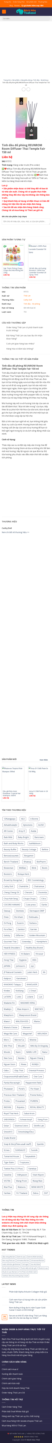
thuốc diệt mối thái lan (10, 1268)
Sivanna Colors (21, 1125)
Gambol (21, 929)
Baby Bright (23, 837)
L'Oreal (32, 990)
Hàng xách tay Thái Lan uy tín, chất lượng (20, 1416)
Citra (43, 898)
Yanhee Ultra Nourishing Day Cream (15, 1276)
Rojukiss (20, 1107)
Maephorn (8, 1015)
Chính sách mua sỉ (10, 1369)
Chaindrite (23, 886)
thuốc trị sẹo (43, 1268)
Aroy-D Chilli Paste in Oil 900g (38, 792)
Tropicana (24, 1162)
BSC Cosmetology (36, 880)
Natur (45, 1052)
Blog (11, 5)
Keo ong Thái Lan (9, 1260)
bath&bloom (35, 843)
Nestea (21, 1058)
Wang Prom (21, 1181)
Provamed (20, 1101)
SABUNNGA (9, 1119)
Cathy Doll (8, 886)
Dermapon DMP (37, 911)
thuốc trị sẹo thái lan (10, 1272)
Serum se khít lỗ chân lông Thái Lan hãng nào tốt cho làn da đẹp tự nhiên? (28, 1317)
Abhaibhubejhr (10, 825)
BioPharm (41, 861)
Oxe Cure (38, 1076)
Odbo (6, 1070)
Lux (40, 996)
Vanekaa (32, 1168)
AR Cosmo (8, 831)
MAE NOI (39, 1009)
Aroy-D (22, 831)
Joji (32, 966)
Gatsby (7, 935)
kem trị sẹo (21, 1257)
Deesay (7, 911)
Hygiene (23, 960)
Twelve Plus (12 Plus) (13, 1168)
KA (44, 972)
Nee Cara (8, 1058)
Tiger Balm (9, 1162)
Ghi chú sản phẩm (14, 216)
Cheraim (28, 892)
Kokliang (20, 990)
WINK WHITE (37, 1187)
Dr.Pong (7, 923)
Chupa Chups (29, 898)
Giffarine (20, 935)
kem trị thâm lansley (35, 1257)
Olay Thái (18, 1070)
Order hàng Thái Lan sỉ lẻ (13, 1392)
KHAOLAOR (32, 984)
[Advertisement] (26, 48)
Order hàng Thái (19, 2)
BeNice (45, 849)
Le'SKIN (7, 996)
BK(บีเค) (22, 868)
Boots (44, 868)
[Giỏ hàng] (49, 11)
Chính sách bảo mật (11, 1383)
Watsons (22, 1187)
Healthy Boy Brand (34, 947)
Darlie (44, 904)
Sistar (6, 1125)
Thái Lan (27, 296)
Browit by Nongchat (13, 880)
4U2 (23, 818)
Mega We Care (10, 1033)
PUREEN (34, 1101)
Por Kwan (34, 1088)
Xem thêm (44, 760)
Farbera (33, 923)
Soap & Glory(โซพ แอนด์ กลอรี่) (17, 1144)
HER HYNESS (9, 953)
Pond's (22, 1088)
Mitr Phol (8, 1046)
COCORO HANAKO (12, 904)
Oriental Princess (36, 1070)
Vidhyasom (22, 1174)
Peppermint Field (33, 1082)
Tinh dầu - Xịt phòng (40, 80)
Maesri (7, 1021)
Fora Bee (8, 929)
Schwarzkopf (26, 1119)
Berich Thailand (11, 861)
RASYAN (7, 1107)
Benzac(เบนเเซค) (11, 855)
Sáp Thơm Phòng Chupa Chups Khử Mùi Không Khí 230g (13, 270)
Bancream (39, 837)
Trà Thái (22, 1272)
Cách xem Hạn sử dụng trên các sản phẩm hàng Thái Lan (28, 1301)
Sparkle (40, 1144)
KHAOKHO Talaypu (12, 984)
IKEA (34, 960)
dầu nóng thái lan (9, 1257)
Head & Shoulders (12, 947)
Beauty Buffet (10, 849)
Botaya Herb (23, 874)
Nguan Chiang (36, 1058)
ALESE (41, 825)
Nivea (23, 1064)
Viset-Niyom (38, 1174)
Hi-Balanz (25, 953)
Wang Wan (37, 1181)
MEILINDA (42, 1033)
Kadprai (7, 978)
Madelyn (7, 1009)
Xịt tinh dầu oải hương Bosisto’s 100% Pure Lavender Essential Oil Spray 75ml (37, 271)
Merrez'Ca (19, 1039)
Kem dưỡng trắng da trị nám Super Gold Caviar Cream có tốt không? (27, 1309)
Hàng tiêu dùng (26, 80)
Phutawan (8, 1088)
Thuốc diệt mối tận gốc (29, 1268)
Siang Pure (43, 1119)
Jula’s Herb (32, 972)
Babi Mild (8, 837)
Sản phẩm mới (31, 2)
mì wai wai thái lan (37, 1260)
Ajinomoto (28, 825)
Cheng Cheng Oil (11, 892)
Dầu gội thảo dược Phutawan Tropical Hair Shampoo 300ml (12, 793)
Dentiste (20, 911)
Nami (18, 1052)
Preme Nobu (36, 1095)
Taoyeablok (30, 1156)
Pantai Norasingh (12, 1082)
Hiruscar (39, 953)
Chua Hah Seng (11, 898)
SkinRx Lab (39, 1125)
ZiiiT (46, 1193)
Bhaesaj (27, 861)
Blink (34, 868)
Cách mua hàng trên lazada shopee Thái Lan (22, 1421)
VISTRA (7, 1181)
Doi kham (18, 917)
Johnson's (20, 966)
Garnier (33, 929)
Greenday (26, 941)
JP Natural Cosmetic (13, 972)
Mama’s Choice (10, 1027)
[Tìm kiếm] (48, 18)
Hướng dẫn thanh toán (12, 1374)
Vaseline (7, 1174)
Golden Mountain (37, 935)
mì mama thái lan (23, 1260)
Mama (37, 1021)
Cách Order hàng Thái (12, 1407)
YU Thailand (21, 1193)
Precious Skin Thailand (14, 1095)
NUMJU (35, 1064)
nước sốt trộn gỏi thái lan (11, 1264)
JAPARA (7, 966)
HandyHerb (42, 941)
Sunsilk (34, 1150)
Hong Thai (8, 960)
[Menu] (4, 12)
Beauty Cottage (29, 849)
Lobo (19, 996)
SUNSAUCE (20, 1150)
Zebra (35, 1193)
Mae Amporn (23, 1009)
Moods (7, 1052)
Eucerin (20, 923)
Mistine (33, 1039)
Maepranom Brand (27, 1015)
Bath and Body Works (13, 843)
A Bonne (34, 818)
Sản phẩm (15, 80)
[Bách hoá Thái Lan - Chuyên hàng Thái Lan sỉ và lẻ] (26, 12)
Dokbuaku (33, 917)
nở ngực (25, 1264)
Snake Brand (9, 1138)
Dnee (6, 917)
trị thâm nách (32, 1272)
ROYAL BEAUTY (37, 1107)
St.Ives (7, 1150)
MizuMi (21, 1046)
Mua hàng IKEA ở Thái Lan (14, 1425)
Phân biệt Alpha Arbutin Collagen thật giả (28, 1292)
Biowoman (8, 868)
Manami (26, 1027)
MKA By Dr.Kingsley (39, 1046)
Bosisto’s (8, 874)
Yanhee (7, 1193)
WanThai (8, 1187)
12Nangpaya (9, 818)
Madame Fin (9, 1003)
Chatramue (39, 886)
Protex (7, 1101)
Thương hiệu (42, 2)
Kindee (7, 990)
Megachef (27, 1033)
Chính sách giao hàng (11, 1378)
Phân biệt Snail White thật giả (15, 1411)
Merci (6, 1039)
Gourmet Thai (10, 941)
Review (17, 5)
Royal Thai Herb (11, 1113)
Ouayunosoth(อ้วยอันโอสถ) (16, 1076)
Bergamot (28, 855)
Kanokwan (21, 978)
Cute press (31, 904)
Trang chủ (7, 2)
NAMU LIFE (31, 1052)
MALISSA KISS (22, 1021)
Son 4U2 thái (35, 1264)
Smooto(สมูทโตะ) (26, 1131)
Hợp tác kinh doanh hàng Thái (15, 1388)
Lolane (30, 996)
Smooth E (8, 1131)
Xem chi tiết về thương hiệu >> (15, 532)
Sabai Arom (29, 1113)
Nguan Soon (9, 1064)
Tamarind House (11, 1156)
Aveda (33, 831)
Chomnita (42, 892)
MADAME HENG (27, 1003)
